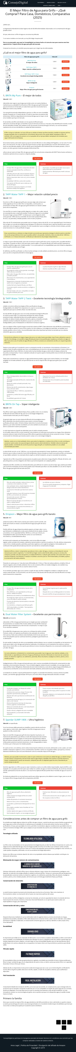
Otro (59, 5)
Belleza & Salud (62, 2)
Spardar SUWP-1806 (16, 719)
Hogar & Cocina (51, 2)
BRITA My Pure (31, 60)
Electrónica (41, 2)
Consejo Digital (15, 2)
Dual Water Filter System (18, 614)
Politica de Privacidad (29, 1045)
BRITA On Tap (31, 81)
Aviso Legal (15, 1045)
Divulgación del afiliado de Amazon (52, 1045)
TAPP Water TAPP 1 (31, 67)
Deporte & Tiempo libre (49, 5)
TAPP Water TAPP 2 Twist (32, 74)
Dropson (31, 87)
